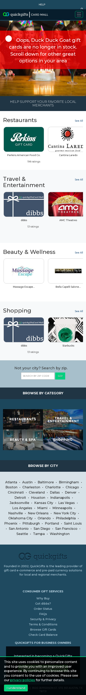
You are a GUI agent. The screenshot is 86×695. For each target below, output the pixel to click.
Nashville (15, 513)
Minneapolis (62, 508)
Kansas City (43, 503)
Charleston (31, 487)
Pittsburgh (31, 523)
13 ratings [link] (33, 226)
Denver (70, 492)
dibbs (30, 223)
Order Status (43, 609)
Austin (27, 482)
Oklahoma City (20, 518)
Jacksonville (19, 503)
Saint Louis (73, 523)
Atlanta (11, 482)
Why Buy (43, 598)
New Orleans (38, 513)
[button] (41, 4)
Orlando (44, 518)
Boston (11, 487)
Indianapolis (60, 498)
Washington (60, 534)
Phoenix (10, 523)
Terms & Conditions (43, 624)
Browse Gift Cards (43, 629)
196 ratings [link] (33, 161)
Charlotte (53, 487)
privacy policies (22, 680)
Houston (38, 498)
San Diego (42, 529)
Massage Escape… (24, 286)
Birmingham (69, 482)
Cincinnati (16, 492)
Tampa (39, 534)
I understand (16, 688)
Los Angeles (22, 508)
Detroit (20, 498)
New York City (65, 513)
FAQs (43, 614)
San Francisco (66, 529)
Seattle (22, 534)
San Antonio (19, 529)
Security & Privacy (43, 619)
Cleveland (37, 492)
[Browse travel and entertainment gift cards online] (63, 419)
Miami (42, 508)
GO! (60, 376)
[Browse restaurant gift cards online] (23, 419)
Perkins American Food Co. (23, 158)
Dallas (55, 492)
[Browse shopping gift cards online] (63, 440)
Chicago (72, 487)
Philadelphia (66, 518)
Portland (52, 523)
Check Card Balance (43, 635)
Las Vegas (66, 503)
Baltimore (46, 482)
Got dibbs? (43, 603)
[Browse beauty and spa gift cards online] (23, 440)
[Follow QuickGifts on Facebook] (43, 583)
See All (79, 120)
